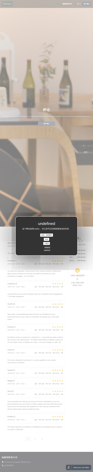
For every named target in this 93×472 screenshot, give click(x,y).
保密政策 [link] (47, 247)
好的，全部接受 (46, 235)
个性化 (46, 243)
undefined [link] (47, 250)
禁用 (46, 239)
